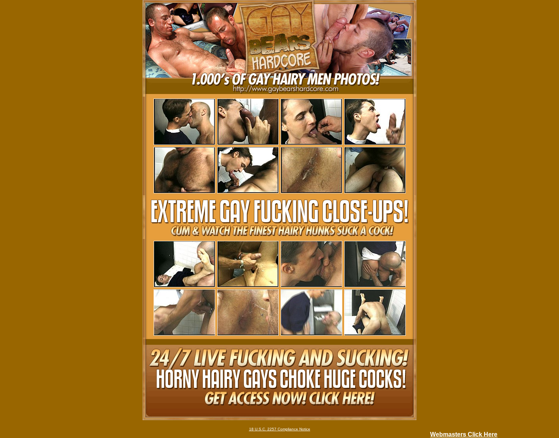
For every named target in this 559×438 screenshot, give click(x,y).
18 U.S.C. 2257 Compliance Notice (279, 429)
